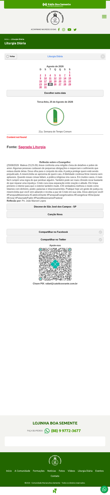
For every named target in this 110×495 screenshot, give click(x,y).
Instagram (63, 29)
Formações (39, 471)
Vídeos (71, 471)
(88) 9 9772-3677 (66, 430)
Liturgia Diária (85, 471)
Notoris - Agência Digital (55, 491)
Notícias (51, 471)
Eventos (99, 471)
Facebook (58, 29)
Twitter (75, 29)
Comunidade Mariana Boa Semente (55, 18)
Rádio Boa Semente (59, 4)
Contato (55, 476)
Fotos (62, 471)
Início (6, 39)
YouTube (69, 29)
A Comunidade (22, 471)
